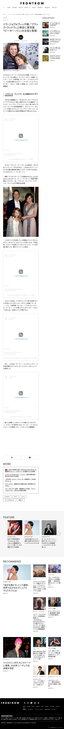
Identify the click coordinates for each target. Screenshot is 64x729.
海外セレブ (21, 500)
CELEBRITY (40, 7)
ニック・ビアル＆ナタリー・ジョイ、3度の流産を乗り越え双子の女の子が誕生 (20, 475)
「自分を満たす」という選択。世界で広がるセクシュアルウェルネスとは (32, 541)
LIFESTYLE (54, 7)
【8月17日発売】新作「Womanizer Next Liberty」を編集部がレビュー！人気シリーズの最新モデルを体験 (20, 470)
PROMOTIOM (11, 537)
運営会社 (24, 709)
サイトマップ (53, 709)
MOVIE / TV (27, 7)
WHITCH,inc (53, 727)
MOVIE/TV (38, 706)
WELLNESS (47, 7)
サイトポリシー (31, 709)
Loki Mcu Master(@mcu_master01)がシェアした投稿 (21, 295)
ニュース (9, 14)
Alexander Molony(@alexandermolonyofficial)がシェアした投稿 (20, 358)
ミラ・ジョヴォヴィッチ (9, 500)
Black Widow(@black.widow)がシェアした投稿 (21, 159)
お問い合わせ (47, 709)
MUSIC (33, 7)
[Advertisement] (21, 442)
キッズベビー (7, 496)
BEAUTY (21, 7)
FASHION (14, 7)
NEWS (8, 7)
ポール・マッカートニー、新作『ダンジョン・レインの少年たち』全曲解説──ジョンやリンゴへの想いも (49, 543)
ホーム (4, 14)
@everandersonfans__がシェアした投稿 (20, 416)
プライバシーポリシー (39, 709)
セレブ (15, 496)
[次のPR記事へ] (59, 533)
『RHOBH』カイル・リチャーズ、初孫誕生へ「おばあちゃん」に (20, 480)
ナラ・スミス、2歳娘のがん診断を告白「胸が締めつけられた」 (20, 485)
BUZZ (24, 708)
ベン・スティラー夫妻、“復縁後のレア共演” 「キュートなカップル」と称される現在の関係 (20, 489)
